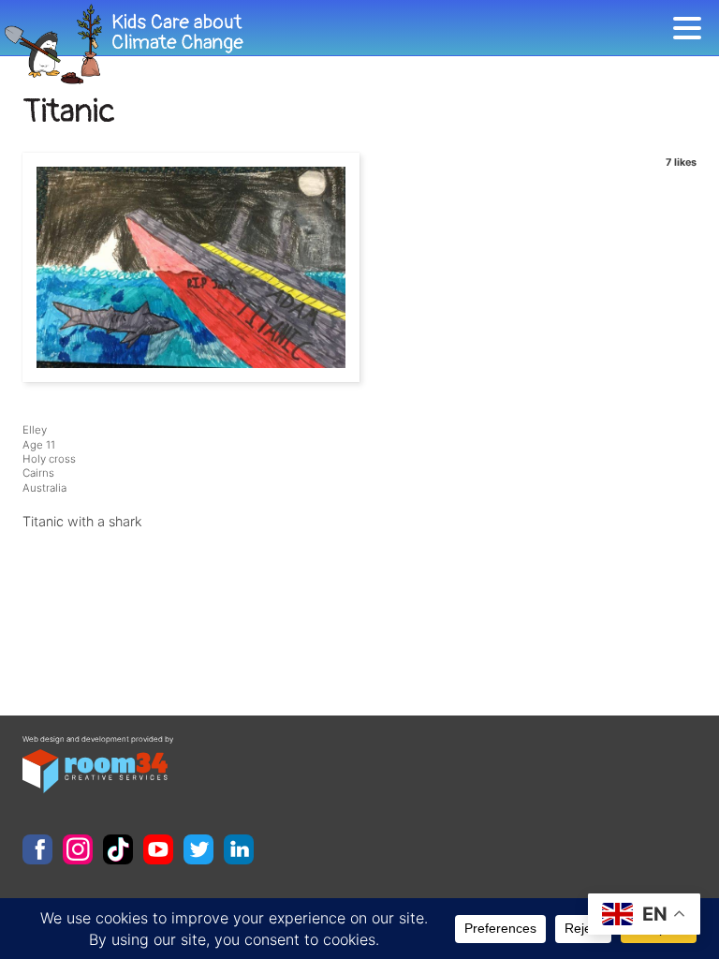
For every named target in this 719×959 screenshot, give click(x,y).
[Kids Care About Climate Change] (336, 44)
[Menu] (692, 31)
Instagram (78, 849)
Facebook (37, 849)
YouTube (158, 849)
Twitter (198, 849)
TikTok (118, 849)
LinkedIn (239, 849)
